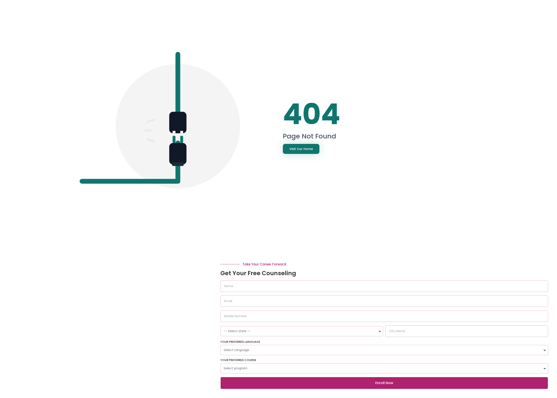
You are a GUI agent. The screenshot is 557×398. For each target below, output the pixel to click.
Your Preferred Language (240, 342)
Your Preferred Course (238, 360)
